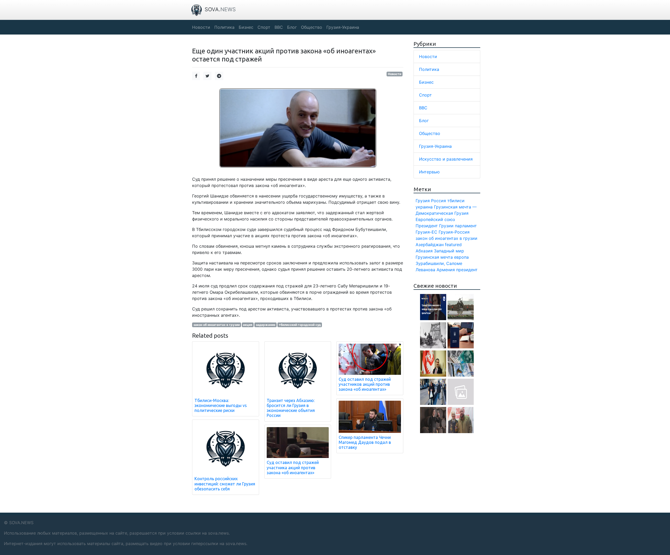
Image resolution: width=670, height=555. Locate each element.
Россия (438, 200)
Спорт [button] (264, 27)
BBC (423, 107)
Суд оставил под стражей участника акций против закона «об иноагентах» (293, 467)
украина (424, 206)
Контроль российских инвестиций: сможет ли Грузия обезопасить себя (224, 483)
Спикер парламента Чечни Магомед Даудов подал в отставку (365, 442)
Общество (429, 133)
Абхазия (424, 250)
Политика (429, 69)
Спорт (425, 95)
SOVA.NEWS (21, 522)
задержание (265, 325)
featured (453, 244)
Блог (424, 120)
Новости (394, 74)
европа (461, 257)
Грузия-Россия (454, 232)
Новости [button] (201, 27)
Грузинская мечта (434, 257)
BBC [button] (279, 27)
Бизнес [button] (246, 27)
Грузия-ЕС (426, 232)
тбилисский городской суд (300, 325)
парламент (466, 225)
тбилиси (456, 200)
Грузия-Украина (435, 146)
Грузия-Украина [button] (342, 27)
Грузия (423, 200)
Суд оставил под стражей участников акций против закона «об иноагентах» (365, 384)
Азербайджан (430, 244)
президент (467, 269)
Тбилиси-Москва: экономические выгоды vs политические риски (220, 405)
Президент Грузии (435, 225)
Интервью (429, 171)
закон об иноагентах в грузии (216, 325)
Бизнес (426, 82)
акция (247, 325)
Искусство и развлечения (446, 159)
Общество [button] (311, 27)
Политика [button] (224, 27)
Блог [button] (292, 27)
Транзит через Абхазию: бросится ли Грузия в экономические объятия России (291, 408)
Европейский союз (435, 219)
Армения (446, 269)
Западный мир (449, 250)
